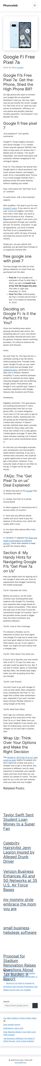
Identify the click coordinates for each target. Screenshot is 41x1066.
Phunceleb (10, 5)
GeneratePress (20, 1062)
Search (6, 1002)
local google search (11, 1024)
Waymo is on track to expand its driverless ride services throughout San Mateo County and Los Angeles (20, 986)
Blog (8, 970)
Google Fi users (10, 208)
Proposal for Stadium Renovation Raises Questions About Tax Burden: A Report (20, 976)
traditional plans (10, 370)
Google (29, 491)
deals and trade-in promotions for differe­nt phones (20, 540)
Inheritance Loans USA (13, 1028)
